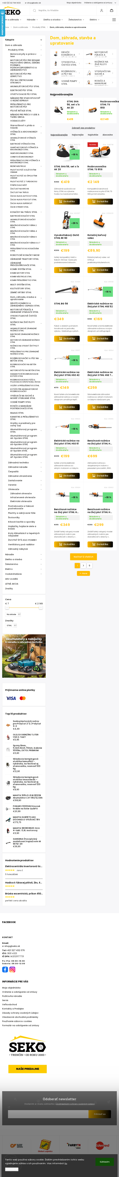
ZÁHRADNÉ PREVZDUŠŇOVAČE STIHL (22, 264)
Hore (84, 573)
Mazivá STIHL (17, 412)
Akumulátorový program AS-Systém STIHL (23, 443)
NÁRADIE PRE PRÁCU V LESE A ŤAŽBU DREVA (24, 115)
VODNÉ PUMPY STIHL (20, 402)
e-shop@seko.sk (11, 946)
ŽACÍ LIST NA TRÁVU (19, 192)
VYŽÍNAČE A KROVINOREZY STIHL (23, 133)
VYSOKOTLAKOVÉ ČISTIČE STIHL (23, 317)
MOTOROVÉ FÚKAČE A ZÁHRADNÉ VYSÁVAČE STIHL (24, 311)
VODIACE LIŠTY (17, 120)
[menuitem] (13, 20)
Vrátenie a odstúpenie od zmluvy (98, 3)
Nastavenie (11, 1169)
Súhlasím (105, 1161)
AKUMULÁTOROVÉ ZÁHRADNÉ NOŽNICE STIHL (23, 329)
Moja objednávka (74, 3)
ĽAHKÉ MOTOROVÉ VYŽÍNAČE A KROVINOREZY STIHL (24, 148)
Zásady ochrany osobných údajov (20, 1012)
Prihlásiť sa (100, 1114)
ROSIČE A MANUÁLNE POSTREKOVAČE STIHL (21, 407)
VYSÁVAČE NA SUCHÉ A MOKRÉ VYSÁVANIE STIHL (22, 397)
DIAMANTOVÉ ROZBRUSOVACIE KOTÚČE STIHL (24, 375)
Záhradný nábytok (18, 549)
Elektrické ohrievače (21, 501)
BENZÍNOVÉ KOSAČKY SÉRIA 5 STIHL (23, 238)
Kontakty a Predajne (13, 1008)
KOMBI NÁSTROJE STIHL (20, 276)
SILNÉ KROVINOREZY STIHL (21, 153)
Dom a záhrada (13, 45)
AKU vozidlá (11, 578)
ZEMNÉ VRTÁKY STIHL (20, 292)
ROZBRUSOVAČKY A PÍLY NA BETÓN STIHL (24, 359)
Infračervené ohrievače (22, 497)
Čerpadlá (13, 471)
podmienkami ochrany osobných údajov (75, 1104)
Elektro (9, 569)
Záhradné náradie (18, 467)
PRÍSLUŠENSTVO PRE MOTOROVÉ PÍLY (20, 105)
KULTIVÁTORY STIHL (20, 288)
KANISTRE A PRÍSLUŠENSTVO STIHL (24, 418)
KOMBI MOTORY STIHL (20, 273)
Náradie (9, 554)
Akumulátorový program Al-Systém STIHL (23, 449)
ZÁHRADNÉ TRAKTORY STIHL (24, 259)
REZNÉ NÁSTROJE (18, 166)
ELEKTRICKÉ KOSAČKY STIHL (22, 216)
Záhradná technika (18, 462)
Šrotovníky (14, 517)
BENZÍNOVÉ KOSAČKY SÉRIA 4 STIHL (23, 232)
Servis (5, 1000)
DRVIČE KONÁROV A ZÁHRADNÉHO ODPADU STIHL (25, 304)
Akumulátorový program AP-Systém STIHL (23, 456)
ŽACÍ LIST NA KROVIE (19, 189)
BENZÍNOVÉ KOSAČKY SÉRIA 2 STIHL (23, 226)
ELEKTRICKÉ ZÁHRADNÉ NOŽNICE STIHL (24, 335)
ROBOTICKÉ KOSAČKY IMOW (24, 255)
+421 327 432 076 (15, 950)
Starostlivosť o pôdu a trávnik (22, 126)
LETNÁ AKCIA (11, 583)
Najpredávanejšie (59, 134)
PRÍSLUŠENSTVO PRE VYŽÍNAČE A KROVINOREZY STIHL (25, 161)
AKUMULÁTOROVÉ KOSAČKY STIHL (23, 220)
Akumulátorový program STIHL (23, 430)
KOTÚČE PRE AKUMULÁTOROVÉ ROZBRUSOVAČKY (24, 390)
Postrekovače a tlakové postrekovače (21, 507)
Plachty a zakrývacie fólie (22, 513)
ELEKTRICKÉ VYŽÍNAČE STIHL (22, 144)
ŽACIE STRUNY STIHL (19, 207)
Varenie (12, 484)
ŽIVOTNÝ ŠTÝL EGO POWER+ (22, 540)
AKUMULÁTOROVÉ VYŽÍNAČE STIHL (23, 139)
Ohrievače (13, 489)
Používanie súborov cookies (17, 1021)
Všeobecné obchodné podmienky (20, 1017)
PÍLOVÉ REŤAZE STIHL (20, 110)
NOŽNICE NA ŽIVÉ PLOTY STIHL (22, 323)
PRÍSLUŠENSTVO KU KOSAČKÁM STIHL (24, 249)
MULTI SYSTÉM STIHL (20, 284)
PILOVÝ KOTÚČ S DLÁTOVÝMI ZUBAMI (23, 171)
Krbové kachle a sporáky (21, 521)
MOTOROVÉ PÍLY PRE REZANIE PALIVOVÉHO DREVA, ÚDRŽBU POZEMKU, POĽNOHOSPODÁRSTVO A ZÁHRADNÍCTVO (25, 65)
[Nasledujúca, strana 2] (83, 565)
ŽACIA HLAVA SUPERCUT (21, 203)
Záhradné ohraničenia (20, 476)
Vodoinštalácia (13, 574)
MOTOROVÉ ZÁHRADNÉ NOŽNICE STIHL (25, 341)
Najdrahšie (93, 134)
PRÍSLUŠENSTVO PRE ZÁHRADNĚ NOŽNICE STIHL (24, 352)
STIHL (12, 625)
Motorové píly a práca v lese (23, 55)
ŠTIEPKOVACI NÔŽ (18, 185)
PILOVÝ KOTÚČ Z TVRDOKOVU (23, 181)
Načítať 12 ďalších (83, 556)
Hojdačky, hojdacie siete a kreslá (22, 527)
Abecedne (108, 134)
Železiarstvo (11, 564)
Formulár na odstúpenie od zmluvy (20, 1025)
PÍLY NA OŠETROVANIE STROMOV (21, 81)
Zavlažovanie (15, 480)
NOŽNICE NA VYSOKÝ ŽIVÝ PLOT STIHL (24, 347)
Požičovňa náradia (12, 996)
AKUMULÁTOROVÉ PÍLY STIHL (24, 86)
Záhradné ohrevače (21, 493)
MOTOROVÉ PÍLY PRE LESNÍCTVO (20, 75)
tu (66, 1163)
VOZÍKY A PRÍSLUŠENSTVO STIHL (24, 385)
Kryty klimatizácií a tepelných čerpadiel (24, 534)
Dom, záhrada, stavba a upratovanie (23, 298)
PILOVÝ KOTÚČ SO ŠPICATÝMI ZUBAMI (23, 177)
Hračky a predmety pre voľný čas (22, 424)
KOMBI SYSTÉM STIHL (20, 269)
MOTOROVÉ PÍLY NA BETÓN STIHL (25, 370)
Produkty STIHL (16, 49)
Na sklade (14, 614)
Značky (9, 588)
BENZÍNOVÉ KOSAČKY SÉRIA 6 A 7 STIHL (25, 244)
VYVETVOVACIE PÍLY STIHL (23, 94)
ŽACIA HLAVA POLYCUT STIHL (23, 199)
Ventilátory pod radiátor (21, 544)
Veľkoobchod (9, 1004)
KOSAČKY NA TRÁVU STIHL (23, 212)
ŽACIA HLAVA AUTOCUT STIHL (23, 196)
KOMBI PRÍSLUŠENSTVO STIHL (23, 280)
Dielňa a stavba (13, 559)
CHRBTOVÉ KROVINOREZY (21, 157)
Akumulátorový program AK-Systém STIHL (23, 437)
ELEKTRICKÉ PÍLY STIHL (21, 90)
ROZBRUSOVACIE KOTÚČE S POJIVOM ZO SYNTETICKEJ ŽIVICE (25, 381)
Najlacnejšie (78, 134)
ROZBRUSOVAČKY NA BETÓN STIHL (23, 365)
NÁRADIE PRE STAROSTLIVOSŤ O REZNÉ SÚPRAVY (25, 99)
